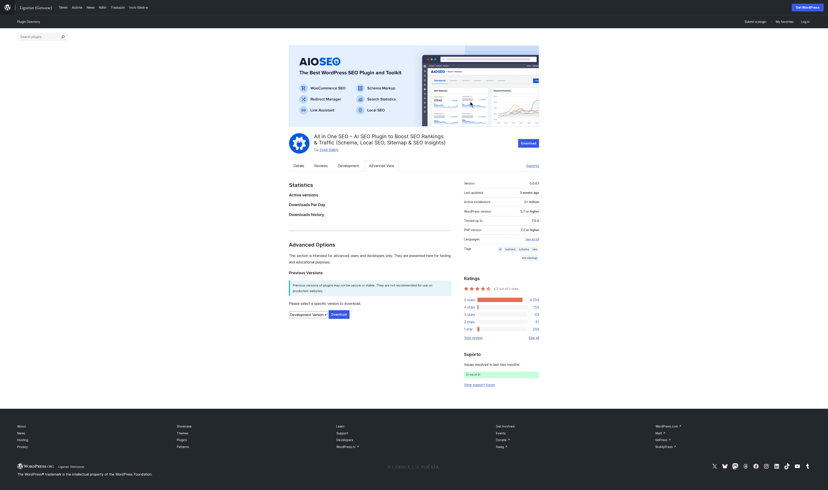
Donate (503, 440)
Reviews (321, 166)
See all (534, 338)
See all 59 (532, 239)
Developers (344, 440)
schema (524, 249)
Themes (182, 433)
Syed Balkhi (329, 150)
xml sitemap (529, 258)
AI (500, 249)
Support (342, 433)
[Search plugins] (63, 37)
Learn (340, 426)
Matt (661, 433)
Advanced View (381, 166)
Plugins (182, 440)
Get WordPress (808, 7)
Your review (473, 338)
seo (534, 249)
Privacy (22, 447)
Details (298, 166)
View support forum (479, 385)
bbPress (663, 440)
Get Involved (505, 426)
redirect (510, 249)
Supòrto (532, 166)
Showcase (184, 426)
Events (501, 433)
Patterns (183, 447)
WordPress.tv (347, 447)
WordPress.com (669, 426)
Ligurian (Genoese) (71, 466)
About (21, 426)
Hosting (22, 440)
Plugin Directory (28, 21)
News (21, 433)
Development (348, 166)
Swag (502, 447)
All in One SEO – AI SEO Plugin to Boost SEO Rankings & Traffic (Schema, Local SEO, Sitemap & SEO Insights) (380, 139)
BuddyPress (666, 447)
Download (528, 143)
